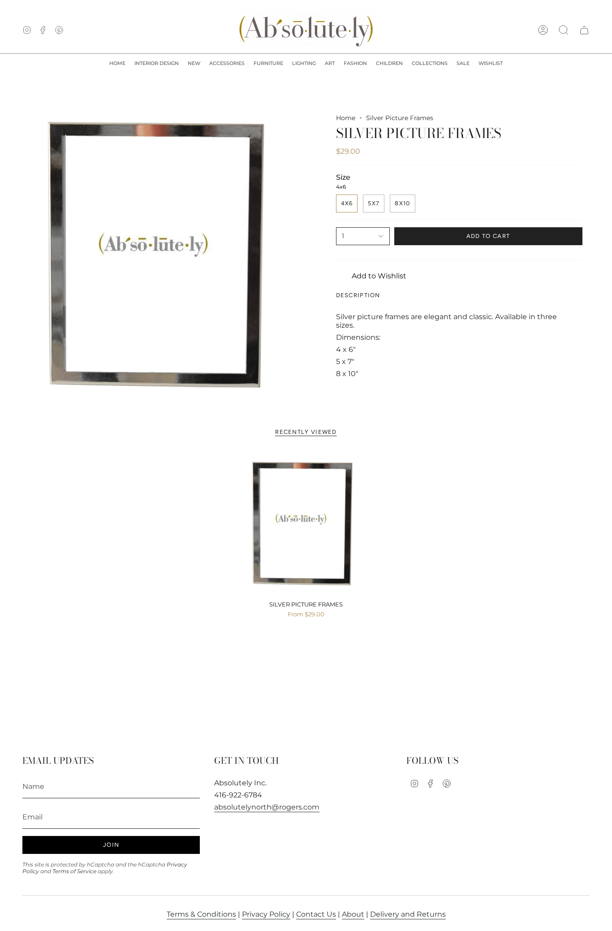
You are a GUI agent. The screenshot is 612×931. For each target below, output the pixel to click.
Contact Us (316, 914)
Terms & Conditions (201, 914)
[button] (156, 64)
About (353, 914)
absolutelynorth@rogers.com (266, 807)
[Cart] (584, 30)
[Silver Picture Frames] (306, 524)
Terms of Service (74, 871)
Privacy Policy (266, 914)
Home (345, 118)
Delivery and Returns (408, 914)
